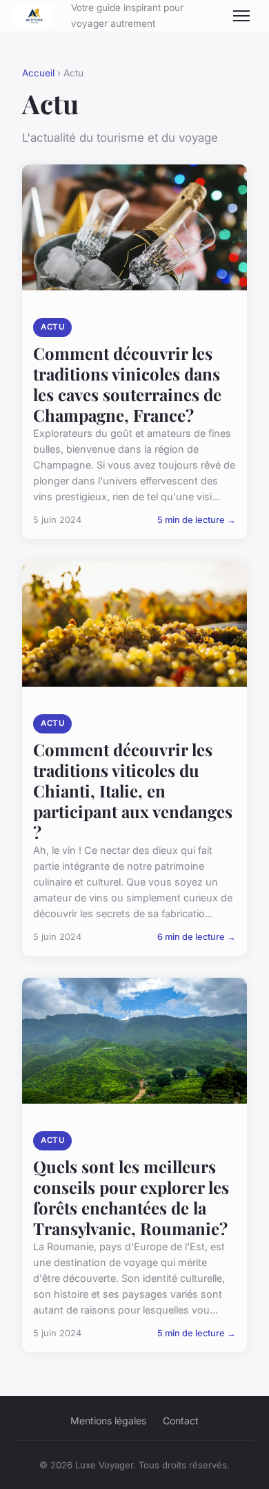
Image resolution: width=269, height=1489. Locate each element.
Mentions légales (108, 1420)
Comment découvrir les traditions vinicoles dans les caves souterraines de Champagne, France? (127, 384)
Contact (181, 1420)
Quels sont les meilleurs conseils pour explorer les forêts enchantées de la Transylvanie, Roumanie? (131, 1197)
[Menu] (241, 16)
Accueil (38, 72)
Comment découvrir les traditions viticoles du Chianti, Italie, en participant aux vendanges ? (132, 790)
